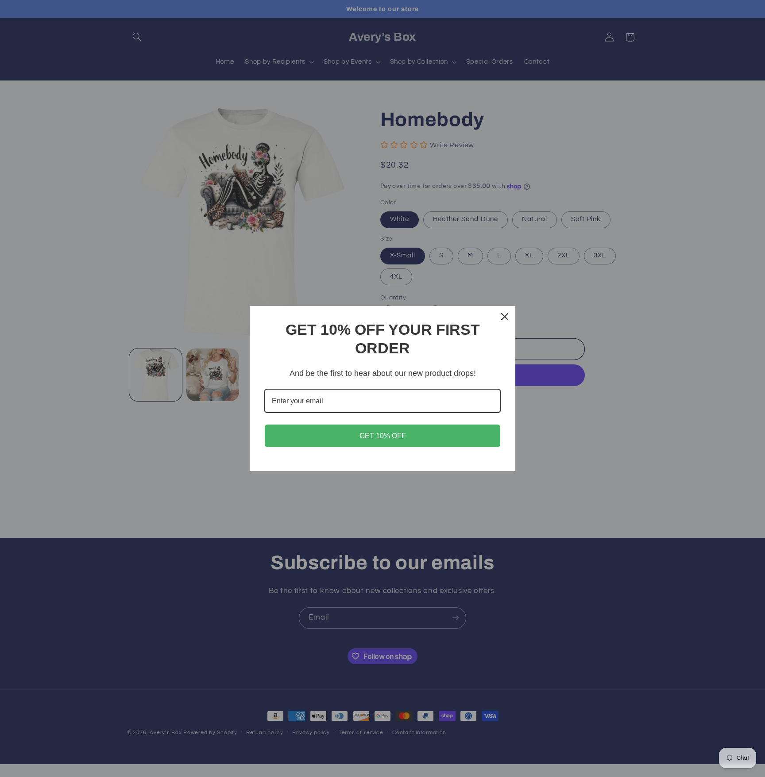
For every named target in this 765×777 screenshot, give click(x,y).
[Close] (504, 316)
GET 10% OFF (382, 436)
